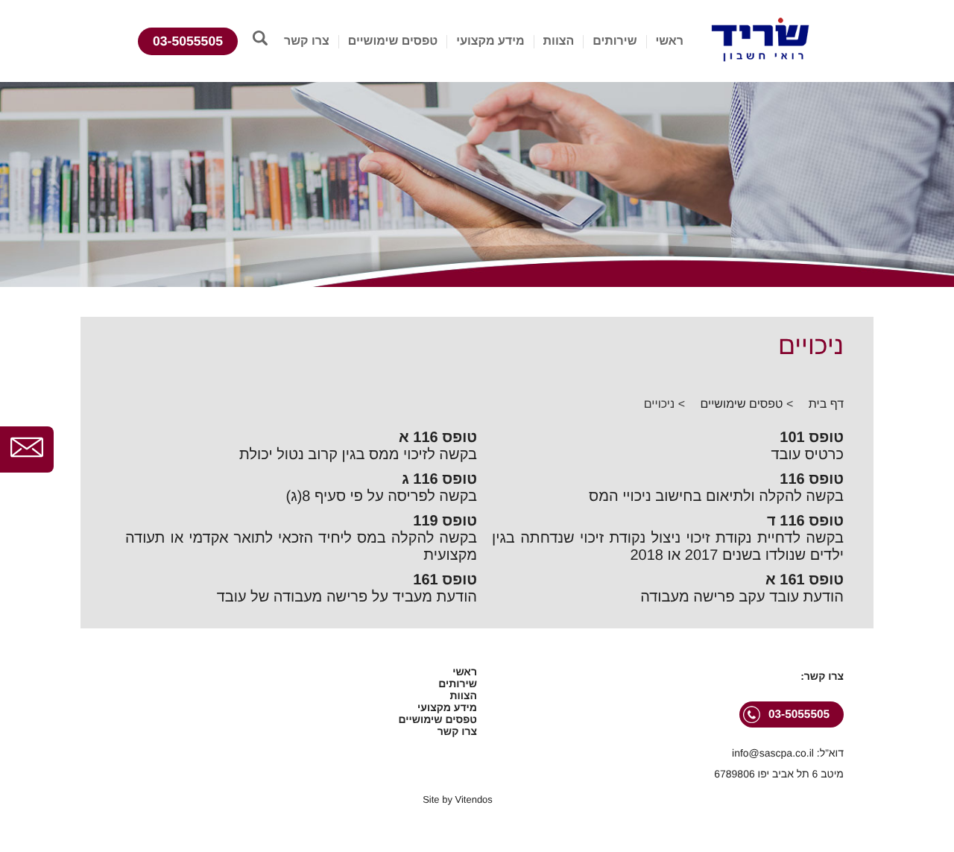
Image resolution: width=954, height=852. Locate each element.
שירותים (614, 41)
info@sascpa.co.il (773, 753)
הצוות (559, 41)
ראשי (669, 41)
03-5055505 (188, 41)
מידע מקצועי (490, 41)
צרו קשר (306, 41)
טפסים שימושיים (393, 41)
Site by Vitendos (458, 799)
